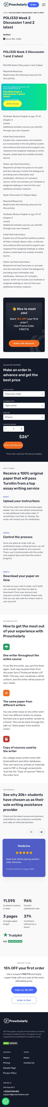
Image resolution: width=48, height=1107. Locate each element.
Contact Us (29, 1063)
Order (33, 4)
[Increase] (21, 429)
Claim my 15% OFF (24, 990)
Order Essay (13, 103)
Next (41, 832)
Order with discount (24, 343)
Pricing (6, 1063)
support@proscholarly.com (16, 1094)
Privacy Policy (10, 1073)
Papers (6, 1058)
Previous (31, 832)
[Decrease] (5, 429)
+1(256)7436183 (11, 1091)
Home (26, 1058)
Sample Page (9, 1068)
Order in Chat (24, 1000)
